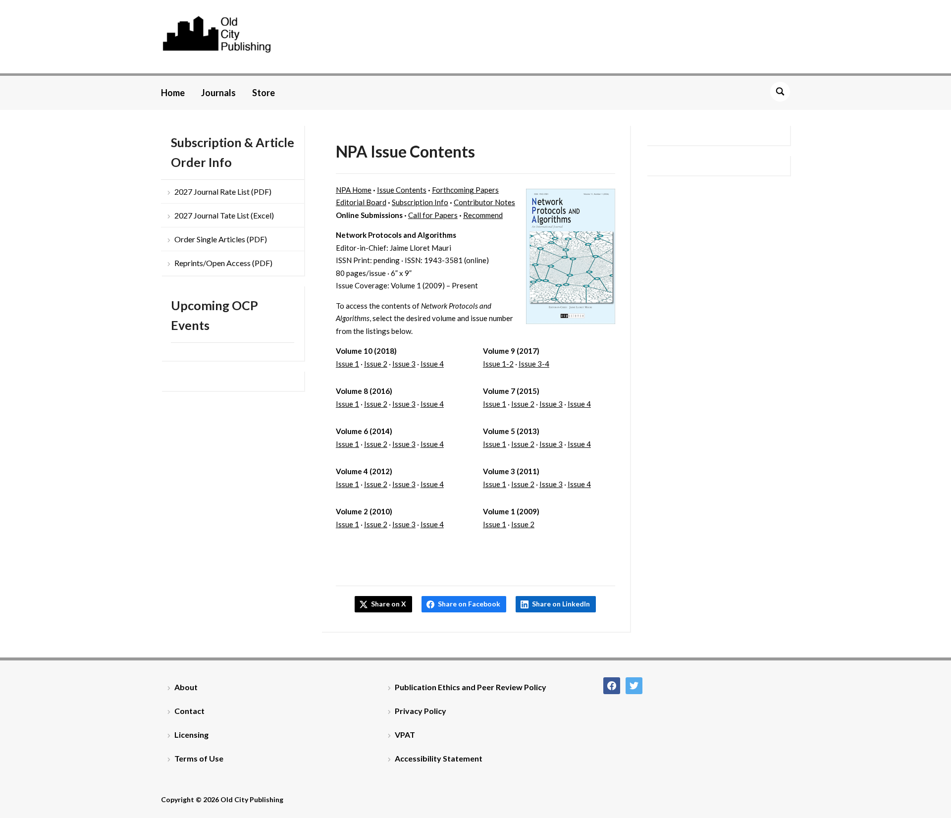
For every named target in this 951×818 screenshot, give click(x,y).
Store (263, 92)
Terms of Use (198, 758)
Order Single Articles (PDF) (220, 239)
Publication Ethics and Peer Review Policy (470, 687)
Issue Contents (401, 189)
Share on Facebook (469, 604)
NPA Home (353, 189)
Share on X (388, 604)
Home (173, 92)
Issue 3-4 (534, 363)
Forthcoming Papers (465, 189)
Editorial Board (361, 202)
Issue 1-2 (498, 363)
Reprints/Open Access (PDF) (223, 263)
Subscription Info (420, 202)
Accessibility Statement (438, 758)
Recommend (483, 215)
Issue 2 (375, 363)
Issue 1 (347, 363)
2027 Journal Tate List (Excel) (224, 215)
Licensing (191, 734)
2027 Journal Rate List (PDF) (222, 191)
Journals (218, 92)
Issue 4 (432, 363)
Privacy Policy (420, 710)
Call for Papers (433, 215)
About (186, 687)
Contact (189, 710)
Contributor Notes (484, 202)
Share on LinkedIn (561, 604)
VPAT (405, 734)
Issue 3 (404, 363)
